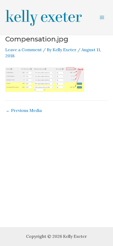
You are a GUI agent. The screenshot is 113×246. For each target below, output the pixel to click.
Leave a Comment (23, 49)
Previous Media (24, 110)
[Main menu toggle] (102, 17)
